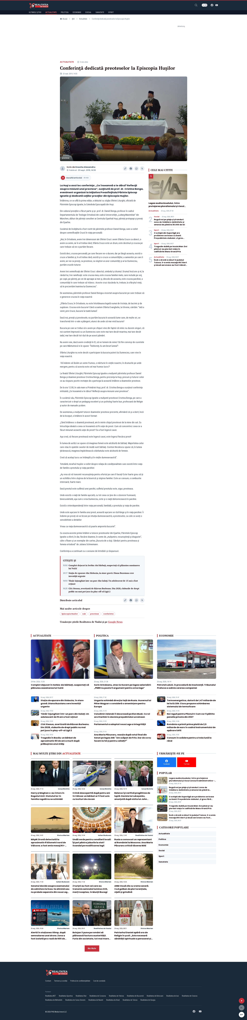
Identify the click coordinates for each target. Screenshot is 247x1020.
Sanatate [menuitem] (100, 12)
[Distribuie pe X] (142, 168)
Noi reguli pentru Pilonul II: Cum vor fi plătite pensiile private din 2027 (191, 715)
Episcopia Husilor (70, 614)
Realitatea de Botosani (155, 996)
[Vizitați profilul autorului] (62, 168)
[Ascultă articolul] (241, 1001)
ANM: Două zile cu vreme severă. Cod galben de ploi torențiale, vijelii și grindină (131, 889)
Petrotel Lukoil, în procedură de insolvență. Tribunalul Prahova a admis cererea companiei (186, 686)
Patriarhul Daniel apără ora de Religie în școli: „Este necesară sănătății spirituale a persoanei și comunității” (132, 937)
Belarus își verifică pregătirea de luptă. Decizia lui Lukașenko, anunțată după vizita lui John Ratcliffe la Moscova (132, 798)
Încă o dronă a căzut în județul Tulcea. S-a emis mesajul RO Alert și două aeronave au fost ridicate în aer (170, 264)
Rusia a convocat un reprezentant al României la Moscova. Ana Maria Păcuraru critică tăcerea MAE (133, 842)
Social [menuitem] (88, 12)
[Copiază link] (125, 168)
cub (84, 614)
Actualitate (83, 19)
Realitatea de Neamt (96, 1000)
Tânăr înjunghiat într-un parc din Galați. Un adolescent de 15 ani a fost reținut (103, 582)
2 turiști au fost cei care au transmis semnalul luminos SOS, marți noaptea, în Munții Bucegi (90, 889)
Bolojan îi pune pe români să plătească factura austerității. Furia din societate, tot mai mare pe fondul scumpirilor (91, 937)
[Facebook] (212, 5)
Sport (156, 230)
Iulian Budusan (104, 835)
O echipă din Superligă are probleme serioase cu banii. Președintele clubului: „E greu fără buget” (168, 237)
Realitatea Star (81, 996)
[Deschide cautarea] (196, 5)
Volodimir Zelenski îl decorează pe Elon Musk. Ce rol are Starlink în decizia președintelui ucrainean (122, 715)
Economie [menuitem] (77, 12)
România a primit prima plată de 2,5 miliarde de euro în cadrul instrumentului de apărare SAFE (191, 727)
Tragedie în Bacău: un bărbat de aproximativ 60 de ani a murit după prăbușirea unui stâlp (60, 740)
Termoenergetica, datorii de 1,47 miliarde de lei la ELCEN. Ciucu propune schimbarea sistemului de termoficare (191, 703)
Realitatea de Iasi (172, 996)
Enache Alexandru (85, 167)
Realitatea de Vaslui (144, 835)
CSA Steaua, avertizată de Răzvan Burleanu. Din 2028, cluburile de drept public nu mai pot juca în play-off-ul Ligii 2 (104, 590)
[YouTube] (216, 5)
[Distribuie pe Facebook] (131, 168)
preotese (94, 614)
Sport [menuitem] (111, 12)
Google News (115, 621)
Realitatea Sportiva (66, 996)
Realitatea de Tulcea (130, 1000)
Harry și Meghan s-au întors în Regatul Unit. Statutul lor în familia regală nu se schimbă (47, 796)
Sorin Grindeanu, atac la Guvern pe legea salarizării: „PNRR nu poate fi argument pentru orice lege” (122, 686)
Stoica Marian (63, 835)
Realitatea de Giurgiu (147, 1000)
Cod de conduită (99, 981)
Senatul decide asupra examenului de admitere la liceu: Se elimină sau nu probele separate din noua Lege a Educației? (50, 890)
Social (156, 217)
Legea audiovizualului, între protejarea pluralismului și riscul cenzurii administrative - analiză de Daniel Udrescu (167, 208)
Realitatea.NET (50, 996)
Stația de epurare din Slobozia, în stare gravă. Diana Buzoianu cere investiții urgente (101, 575)
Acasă (65, 19)
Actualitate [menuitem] (51, 12)
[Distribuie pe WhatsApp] (136, 168)
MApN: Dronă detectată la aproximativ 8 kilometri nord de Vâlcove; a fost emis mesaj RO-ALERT (48, 844)
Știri (73, 19)
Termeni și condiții (60, 981)
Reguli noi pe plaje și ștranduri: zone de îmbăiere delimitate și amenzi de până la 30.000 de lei (169, 222)
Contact (48, 981)
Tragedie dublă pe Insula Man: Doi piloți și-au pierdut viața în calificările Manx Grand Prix (170, 249)
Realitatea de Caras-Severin (75, 1000)
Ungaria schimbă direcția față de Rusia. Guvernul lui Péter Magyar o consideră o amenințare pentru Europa (122, 703)
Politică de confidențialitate (80, 981)
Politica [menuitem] (65, 12)
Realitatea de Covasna (98, 996)
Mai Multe (92, 948)
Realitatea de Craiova (189, 996)
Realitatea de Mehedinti (53, 1000)
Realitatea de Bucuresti (135, 996)
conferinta (108, 614)
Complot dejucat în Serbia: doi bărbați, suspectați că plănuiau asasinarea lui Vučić (104, 567)
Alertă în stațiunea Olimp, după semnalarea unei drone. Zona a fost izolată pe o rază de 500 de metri (48, 937)
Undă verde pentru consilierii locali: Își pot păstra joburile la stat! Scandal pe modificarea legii (92, 842)
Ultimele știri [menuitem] (35, 12)
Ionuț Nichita (63, 789)
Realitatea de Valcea (116, 996)
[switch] (204, 5)
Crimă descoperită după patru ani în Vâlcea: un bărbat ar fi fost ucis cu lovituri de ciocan (91, 796)
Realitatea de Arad (113, 1000)
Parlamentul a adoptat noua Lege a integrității (120, 724)
